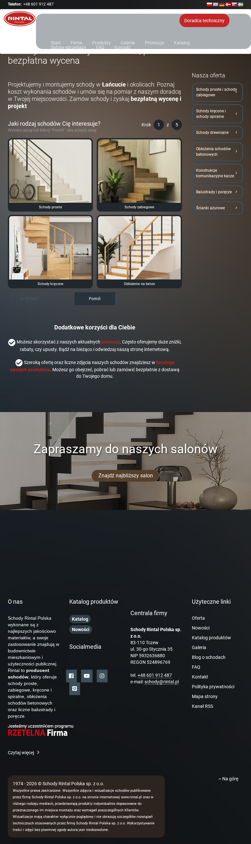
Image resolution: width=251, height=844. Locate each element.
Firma (76, 42)
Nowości (200, 627)
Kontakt (122, 47)
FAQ (100, 47)
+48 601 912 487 (38, 4)
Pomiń (95, 298)
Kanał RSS (202, 706)
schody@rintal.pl (161, 681)
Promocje (154, 42)
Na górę (229, 778)
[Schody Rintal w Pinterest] (74, 688)
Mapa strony (205, 696)
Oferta (198, 618)
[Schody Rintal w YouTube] (86, 676)
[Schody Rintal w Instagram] (102, 676)
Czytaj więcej (21, 752)
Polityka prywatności (213, 686)
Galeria (128, 42)
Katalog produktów (211, 637)
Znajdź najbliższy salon (125, 475)
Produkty (101, 42)
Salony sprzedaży (68, 47)
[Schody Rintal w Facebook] (71, 676)
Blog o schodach (209, 657)
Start (56, 42)
